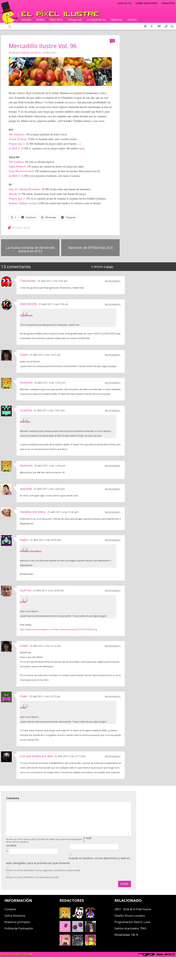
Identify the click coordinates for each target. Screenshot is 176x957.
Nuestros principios (17, 922)
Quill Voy (25, 590)
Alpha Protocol (17, 166)
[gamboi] (77, 931)
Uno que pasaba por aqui (36, 756)
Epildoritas (116, 19)
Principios (168, 3)
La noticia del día (96, 19)
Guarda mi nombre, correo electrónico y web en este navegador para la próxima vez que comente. (68, 860)
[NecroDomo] (77, 944)
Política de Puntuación (18, 928)
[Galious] (90, 917)
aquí (81, 148)
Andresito (25, 52)
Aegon (24, 540)
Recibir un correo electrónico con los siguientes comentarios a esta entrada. (43, 870)
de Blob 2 (14, 148)
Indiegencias (75, 19)
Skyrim (13, 194)
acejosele (26, 489)
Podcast (132, 19)
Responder (112, 281)
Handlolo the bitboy (33, 512)
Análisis (40, 19)
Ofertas (26, 227)
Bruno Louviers (135, 916)
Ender (24, 696)
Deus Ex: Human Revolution (24, 189)
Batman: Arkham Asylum (23, 203)
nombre (11, 845)
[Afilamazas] (64, 944)
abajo (109, 267)
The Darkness (16, 134)
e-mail (87, 838)
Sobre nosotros (146, 3)
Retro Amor (56, 19)
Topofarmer (28, 281)
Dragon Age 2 (16, 143)
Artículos (26, 19)
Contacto (124, 3)
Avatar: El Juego (18, 139)
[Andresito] (64, 917)
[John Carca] (90, 931)
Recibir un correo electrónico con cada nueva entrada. (32, 877)
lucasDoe (26, 410)
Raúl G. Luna (142, 922)
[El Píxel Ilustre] (60, 13)
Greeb (24, 354)
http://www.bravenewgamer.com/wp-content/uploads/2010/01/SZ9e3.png (58, 629)
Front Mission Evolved (21, 171)
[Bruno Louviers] (64, 931)
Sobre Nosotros (14, 916)
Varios (37, 52)
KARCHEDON (28, 304)
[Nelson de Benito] (77, 917)
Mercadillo (17, 227)
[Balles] (90, 944)
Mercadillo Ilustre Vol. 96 (42, 46)
